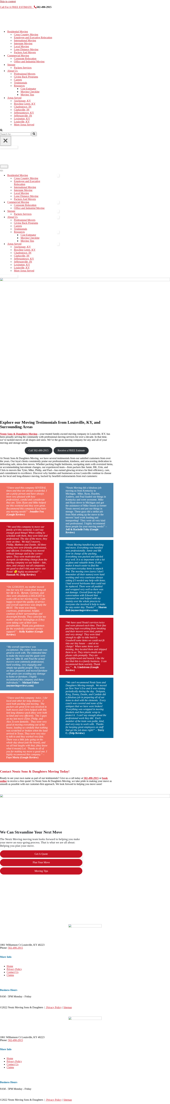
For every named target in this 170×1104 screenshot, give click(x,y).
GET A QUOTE (9, 147)
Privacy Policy (14, 969)
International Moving (25, 40)
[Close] (5, 141)
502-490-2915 (15, 947)
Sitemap (67, 1007)
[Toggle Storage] (58, 211)
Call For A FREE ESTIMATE (17, 7)
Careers (18, 79)
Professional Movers (24, 73)
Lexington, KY (22, 118)
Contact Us (12, 972)
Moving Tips (27, 94)
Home (10, 966)
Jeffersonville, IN (23, 115)
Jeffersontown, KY (24, 112)
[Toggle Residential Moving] (58, 175)
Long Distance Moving (26, 49)
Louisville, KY (22, 121)
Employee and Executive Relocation (33, 37)
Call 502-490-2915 (38, 450)
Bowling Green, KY (25, 103)
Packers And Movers (25, 52)
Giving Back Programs (26, 76)
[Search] (1, 130)
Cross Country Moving (26, 34)
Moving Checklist (30, 91)
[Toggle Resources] (58, 232)
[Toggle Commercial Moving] (58, 202)
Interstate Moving (23, 43)
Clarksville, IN (21, 109)
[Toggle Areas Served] (58, 244)
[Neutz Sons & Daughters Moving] (16, 25)
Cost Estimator (28, 88)
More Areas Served (24, 124)
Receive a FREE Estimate (71, 450)
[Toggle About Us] (58, 217)
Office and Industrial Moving (29, 61)
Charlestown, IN (22, 106)
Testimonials (20, 82)
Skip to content (8, 1)
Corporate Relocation (25, 58)
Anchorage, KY (22, 100)
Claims (10, 975)
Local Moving (21, 46)
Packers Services (23, 67)
